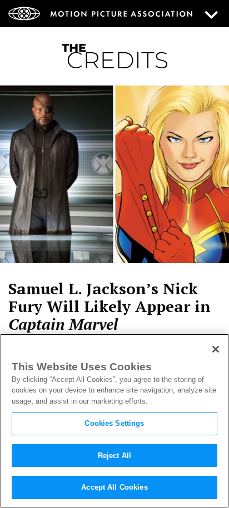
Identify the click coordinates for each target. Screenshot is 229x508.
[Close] (215, 349)
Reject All (114, 455)
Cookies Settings (114, 423)
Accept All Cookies (114, 487)
